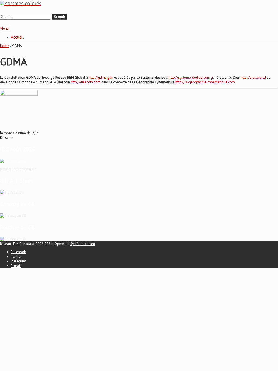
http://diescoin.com (85, 82)
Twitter (16, 256)
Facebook (18, 252)
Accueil (17, 37)
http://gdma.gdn (101, 77)
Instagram (18, 261)
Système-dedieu (82, 243)
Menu (4, 28)
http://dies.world (253, 77)
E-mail (16, 265)
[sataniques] (13, 161)
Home (4, 45)
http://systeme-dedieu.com (189, 77)
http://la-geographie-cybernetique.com (205, 82)
